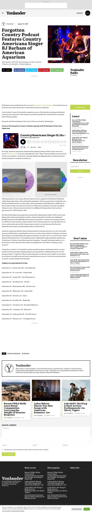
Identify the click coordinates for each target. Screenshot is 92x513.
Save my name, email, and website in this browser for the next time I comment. (26, 449)
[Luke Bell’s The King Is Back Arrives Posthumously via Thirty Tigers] (76, 390)
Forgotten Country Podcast (43, 105)
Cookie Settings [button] (76, 509)
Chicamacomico (12, 154)
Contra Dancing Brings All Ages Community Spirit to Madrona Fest (79, 275)
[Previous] (5, 179)
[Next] (64, 179)
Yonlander (10, 24)
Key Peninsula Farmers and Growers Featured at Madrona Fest (80, 147)
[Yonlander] (4, 24)
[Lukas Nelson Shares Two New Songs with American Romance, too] (46, 390)
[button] (80, 13)
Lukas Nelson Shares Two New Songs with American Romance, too (80, 131)
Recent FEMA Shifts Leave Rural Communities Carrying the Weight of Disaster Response (80, 123)
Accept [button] (87, 509)
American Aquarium (13, 353)
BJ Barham (25, 353)
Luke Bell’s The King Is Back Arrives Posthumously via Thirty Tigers (80, 139)
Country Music (55, 59)
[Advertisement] (46, 5)
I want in (80, 171)
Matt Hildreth (8, 418)
